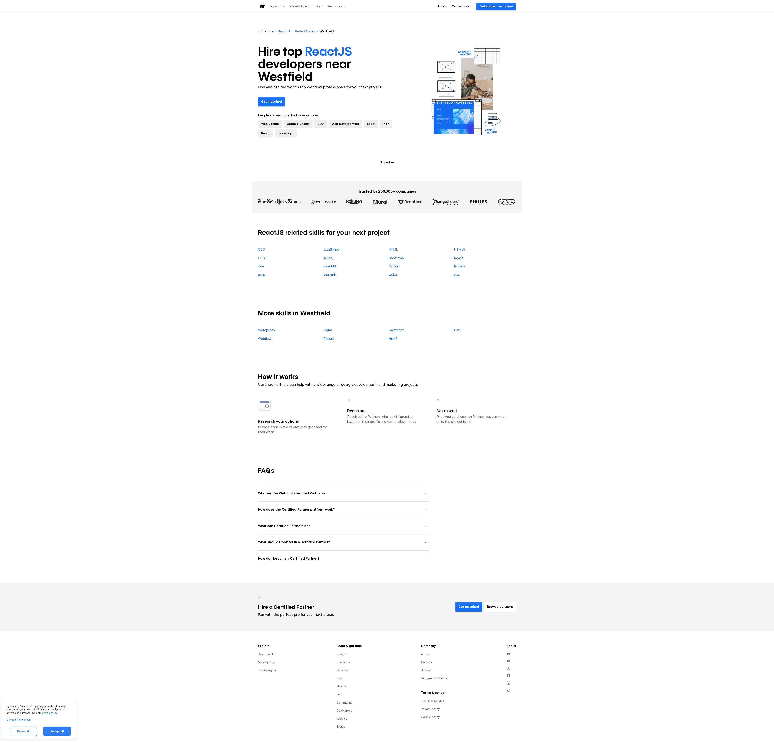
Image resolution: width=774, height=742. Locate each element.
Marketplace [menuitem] (266, 662)
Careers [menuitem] (426, 662)
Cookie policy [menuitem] (430, 717)
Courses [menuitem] (342, 670)
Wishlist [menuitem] (342, 718)
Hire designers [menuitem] (268, 670)
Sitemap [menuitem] (426, 670)
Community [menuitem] (344, 702)
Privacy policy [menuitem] (430, 709)
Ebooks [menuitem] (342, 686)
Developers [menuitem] (344, 710)
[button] (277, 6)
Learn (318, 6)
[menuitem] (509, 654)
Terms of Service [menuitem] (432, 701)
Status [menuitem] (341, 726)
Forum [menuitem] (341, 694)
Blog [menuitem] (340, 678)
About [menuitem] (425, 654)
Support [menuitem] (342, 654)
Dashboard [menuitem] (265, 654)
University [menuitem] (343, 662)
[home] (262, 6)
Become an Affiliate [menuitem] (434, 678)
